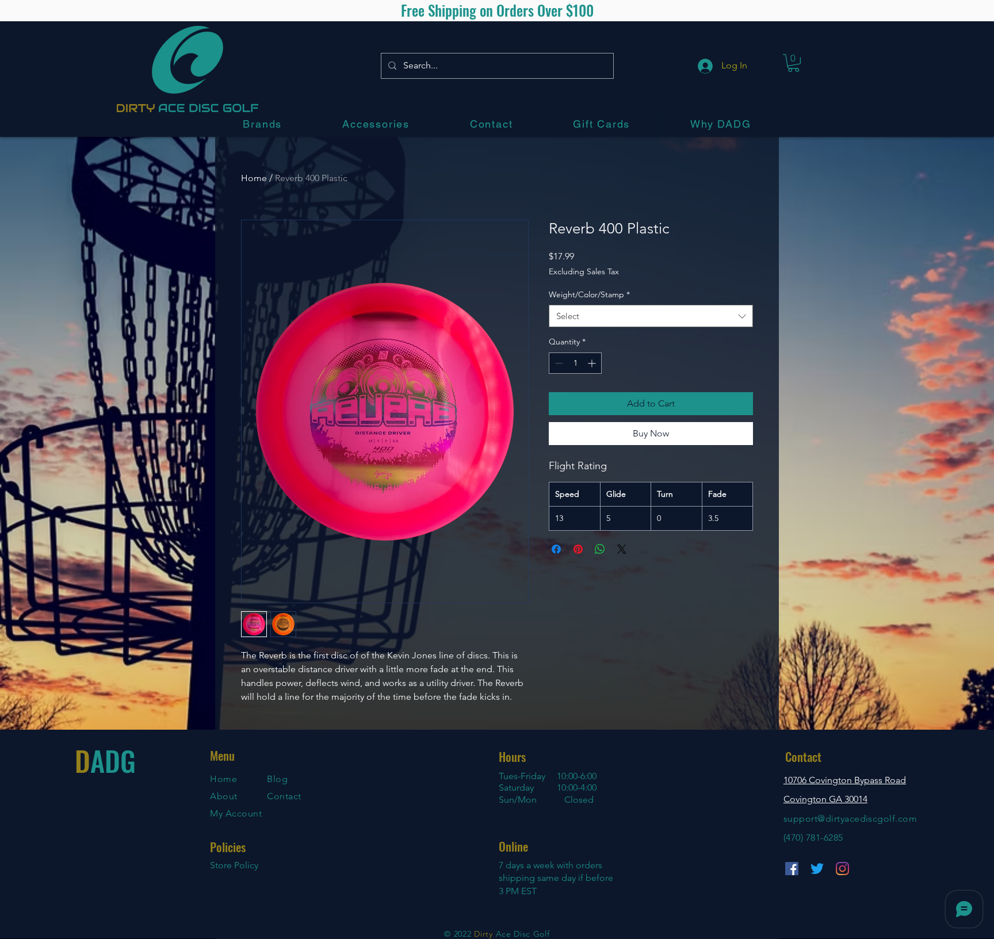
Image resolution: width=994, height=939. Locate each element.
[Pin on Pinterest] (578, 549)
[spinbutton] (575, 363)
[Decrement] (557, 363)
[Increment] (593, 363)
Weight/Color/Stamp (589, 294)
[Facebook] (791, 868)
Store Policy (234, 865)
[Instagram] (842, 868)
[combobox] (651, 316)
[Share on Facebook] (556, 549)
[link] (793, 63)
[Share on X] (622, 549)
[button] (262, 124)
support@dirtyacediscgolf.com (850, 818)
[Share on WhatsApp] (600, 549)
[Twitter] (817, 868)
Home (254, 178)
